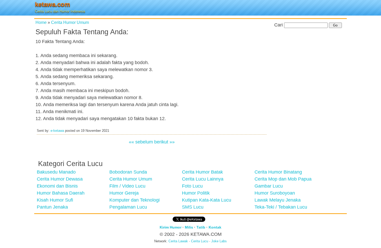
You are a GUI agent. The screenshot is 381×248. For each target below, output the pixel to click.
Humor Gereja (124, 193)
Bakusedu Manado (56, 172)
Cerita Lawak (178, 241)
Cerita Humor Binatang (278, 172)
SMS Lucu (192, 207)
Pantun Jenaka (52, 207)
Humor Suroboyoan (275, 193)
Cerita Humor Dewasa (60, 179)
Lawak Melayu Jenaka (278, 200)
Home (41, 22)
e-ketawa (57, 131)
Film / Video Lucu (127, 186)
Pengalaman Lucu (128, 207)
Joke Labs (219, 241)
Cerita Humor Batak (202, 172)
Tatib (200, 227)
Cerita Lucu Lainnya (202, 179)
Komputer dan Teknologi (134, 200)
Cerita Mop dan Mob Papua (283, 179)
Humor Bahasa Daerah (60, 193)
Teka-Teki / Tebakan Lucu (281, 207)
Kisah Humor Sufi (55, 200)
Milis (189, 227)
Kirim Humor (170, 227)
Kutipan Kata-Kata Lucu (206, 200)
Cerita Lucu (199, 241)
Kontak (215, 227)
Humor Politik (196, 193)
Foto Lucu (192, 186)
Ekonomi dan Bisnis (57, 186)
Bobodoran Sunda (128, 172)
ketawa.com (52, 4)
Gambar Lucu (269, 186)
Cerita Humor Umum (70, 22)
